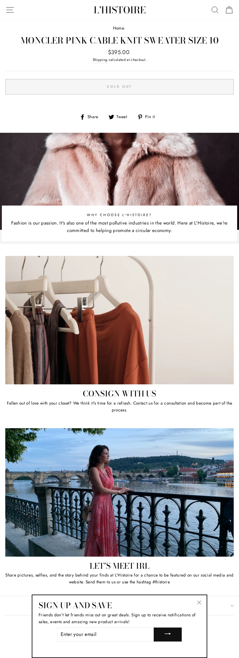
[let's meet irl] (119, 492)
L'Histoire (120, 10)
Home (118, 28)
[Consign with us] (119, 320)
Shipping (100, 59)
